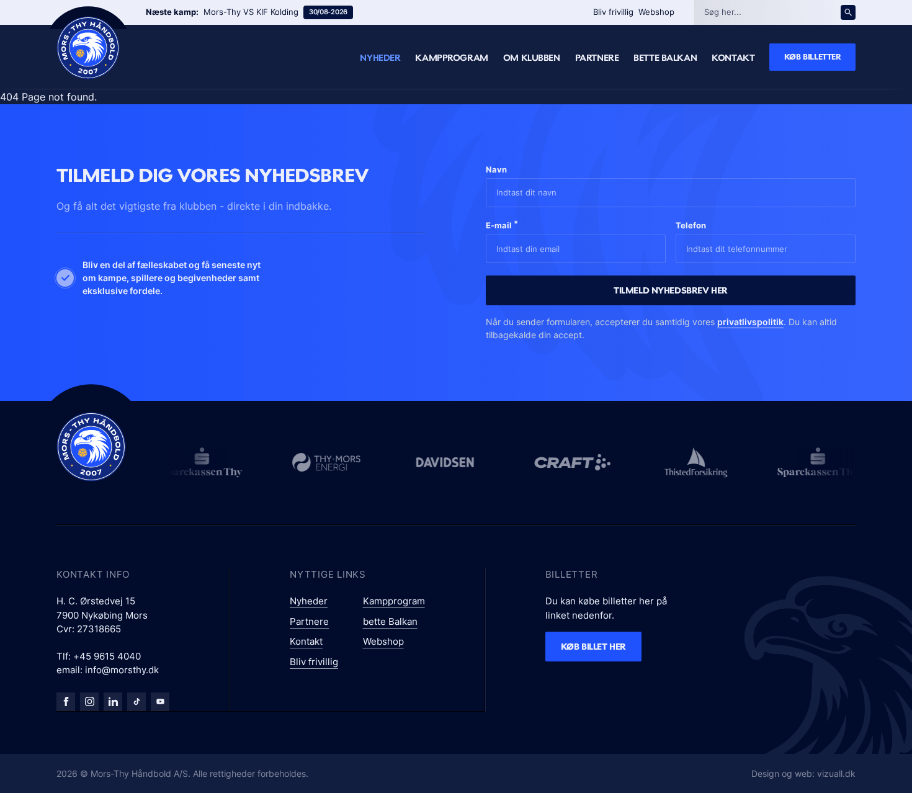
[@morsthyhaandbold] (136, 701)
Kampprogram (451, 57)
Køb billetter (812, 56)
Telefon (691, 225)
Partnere (597, 57)
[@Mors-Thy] (160, 701)
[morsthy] (65, 701)
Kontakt (733, 57)
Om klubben (531, 57)
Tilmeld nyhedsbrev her (671, 290)
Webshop (656, 12)
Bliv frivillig (613, 12)
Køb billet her (593, 646)
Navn (496, 169)
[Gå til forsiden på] (88, 47)
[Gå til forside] (91, 447)
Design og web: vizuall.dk (803, 773)
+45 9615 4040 (107, 656)
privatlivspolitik (750, 321)
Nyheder (380, 57)
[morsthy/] (89, 701)
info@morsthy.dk (122, 670)
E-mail (502, 224)
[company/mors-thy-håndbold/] (113, 701)
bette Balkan (665, 57)
